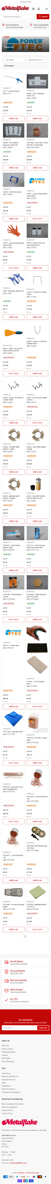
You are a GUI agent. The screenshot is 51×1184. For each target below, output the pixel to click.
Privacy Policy (7, 1110)
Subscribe (43, 1028)
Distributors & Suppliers (11, 1092)
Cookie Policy (7, 1113)
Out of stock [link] (37, 219)
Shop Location (7, 1049)
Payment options (8, 1089)
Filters (11, 60)
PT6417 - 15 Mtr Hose (11, 645)
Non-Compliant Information (12, 1104)
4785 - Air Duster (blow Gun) (13, 291)
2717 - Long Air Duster (11, 91)
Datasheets (6, 1086)
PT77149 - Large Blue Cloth (13, 732)
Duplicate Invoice (8, 1080)
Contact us (6, 1073)
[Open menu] (46, 9)
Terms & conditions (9, 1107)
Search (44, 17)
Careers (5, 1055)
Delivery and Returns (10, 1076)
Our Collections (8, 1061)
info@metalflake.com (18, 1163)
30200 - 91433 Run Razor (12, 192)
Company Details (8, 1052)
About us (5, 1046)
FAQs (4, 1083)
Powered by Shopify (32, 1173)
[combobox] (25, 16)
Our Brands (6, 1058)
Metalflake (7, 345)
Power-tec (7, 88)
